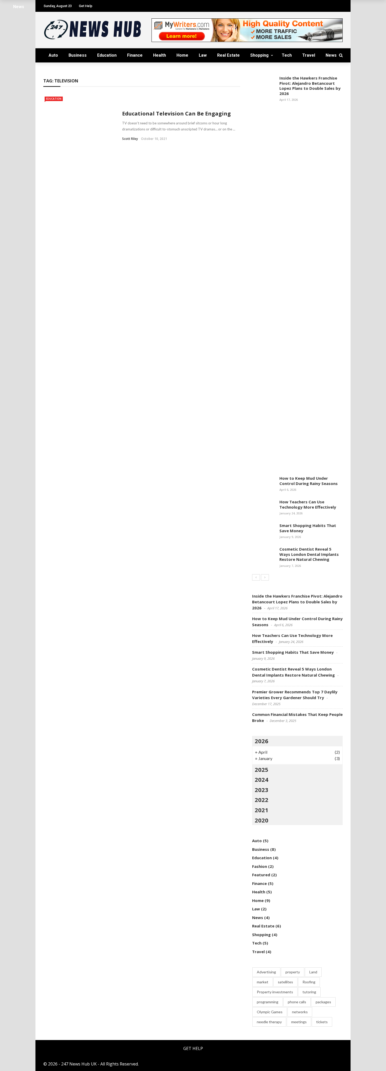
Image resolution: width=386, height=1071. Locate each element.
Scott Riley (130, 138)
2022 (261, 800)
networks (300, 1012)
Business (78, 55)
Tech (287, 55)
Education (107, 55)
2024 (261, 779)
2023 (261, 790)
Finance (135, 55)
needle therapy (269, 1022)
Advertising (266, 972)
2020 (261, 820)
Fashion (259, 866)
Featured (261, 874)
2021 (261, 810)
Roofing (308, 982)
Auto (53, 55)
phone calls (297, 1002)
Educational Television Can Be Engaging (176, 113)
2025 (261, 769)
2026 (261, 741)
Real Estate (228, 55)
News (331, 55)
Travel (308, 55)
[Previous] (256, 577)
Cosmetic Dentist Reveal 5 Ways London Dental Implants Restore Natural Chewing (309, 554)
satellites (285, 982)
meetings (299, 1022)
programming (267, 1002)
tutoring (309, 992)
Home (182, 55)
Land (313, 972)
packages (323, 1002)
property (292, 972)
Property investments (275, 992)
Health (159, 55)
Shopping (259, 55)
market (262, 982)
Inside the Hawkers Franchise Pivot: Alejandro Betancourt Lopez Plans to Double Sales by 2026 (310, 85)
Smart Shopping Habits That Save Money (307, 528)
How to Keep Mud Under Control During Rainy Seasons (308, 481)
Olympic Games (270, 1012)
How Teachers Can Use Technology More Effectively (307, 504)
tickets (322, 1022)
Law (203, 55)
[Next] (265, 577)
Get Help (193, 1048)
